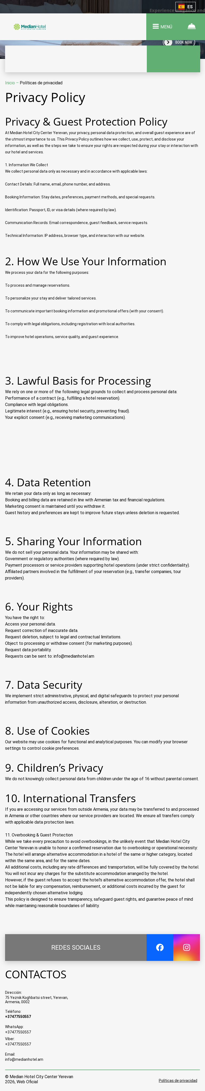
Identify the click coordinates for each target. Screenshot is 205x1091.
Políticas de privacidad (178, 1080)
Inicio (10, 82)
